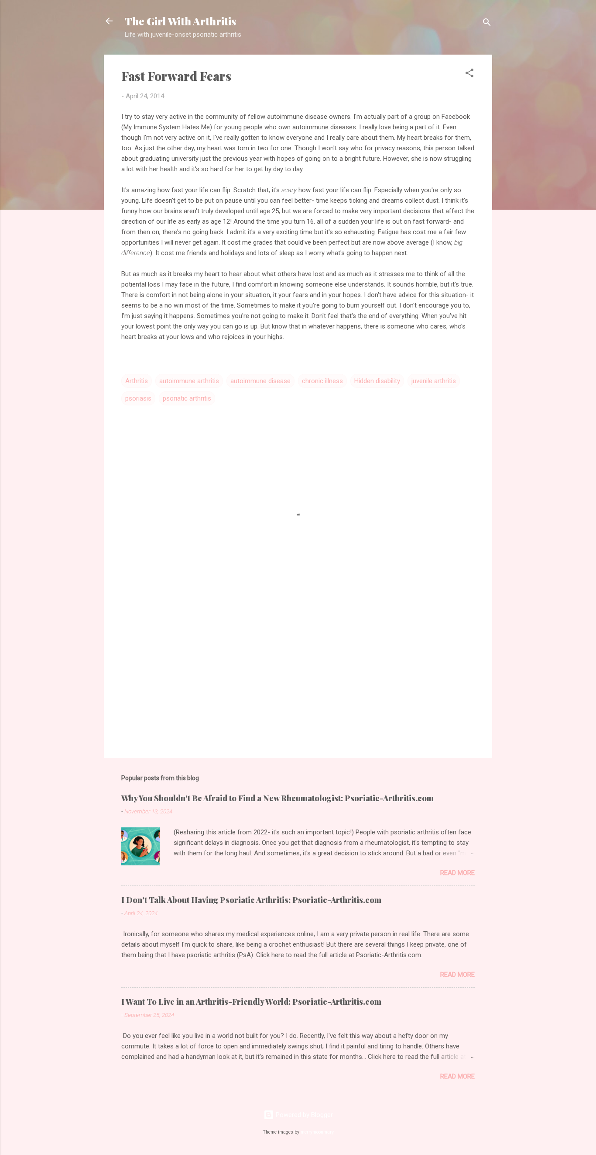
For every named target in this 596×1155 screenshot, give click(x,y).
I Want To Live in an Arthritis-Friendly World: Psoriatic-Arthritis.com (251, 1001)
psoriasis (138, 398)
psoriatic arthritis (187, 398)
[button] (469, 74)
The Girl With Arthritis (180, 21)
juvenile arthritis (433, 381)
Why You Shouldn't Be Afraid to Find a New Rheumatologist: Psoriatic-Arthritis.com (277, 798)
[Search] (487, 23)
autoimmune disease (260, 381)
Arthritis (136, 381)
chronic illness (322, 381)
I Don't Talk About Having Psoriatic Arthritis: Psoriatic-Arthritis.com (251, 900)
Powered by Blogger (303, 1115)
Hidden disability (377, 381)
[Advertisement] (298, 677)
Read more (457, 873)
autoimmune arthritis (189, 381)
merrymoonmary (317, 1132)
